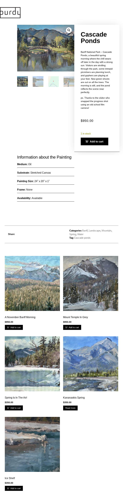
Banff (85, 230)
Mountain (106, 230)
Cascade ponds (82, 237)
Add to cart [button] (15, 327)
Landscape (94, 230)
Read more (70, 408)
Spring (72, 234)
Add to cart (96, 141)
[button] (69, 30)
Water (80, 234)
